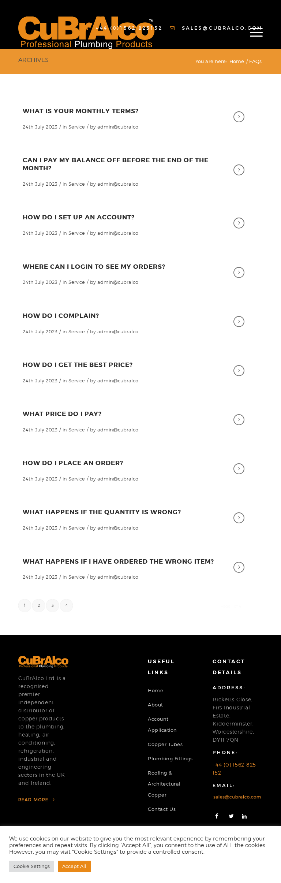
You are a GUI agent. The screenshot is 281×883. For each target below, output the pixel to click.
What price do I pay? (62, 414)
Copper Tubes (165, 744)
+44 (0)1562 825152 (127, 28)
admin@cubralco (117, 127)
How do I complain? (61, 316)
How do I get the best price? (78, 365)
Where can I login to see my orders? (94, 267)
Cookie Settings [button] (32, 866)
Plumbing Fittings (170, 758)
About (155, 705)
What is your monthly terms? (81, 111)
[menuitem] (123, 28)
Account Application (162, 724)
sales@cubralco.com (221, 28)
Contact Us (162, 809)
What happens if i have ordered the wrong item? (118, 561)
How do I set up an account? (79, 217)
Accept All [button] (74, 866)
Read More (34, 799)
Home (155, 690)
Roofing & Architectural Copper (164, 784)
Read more (238, 116)
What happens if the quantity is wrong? (102, 512)
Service (76, 127)
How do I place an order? (73, 463)
